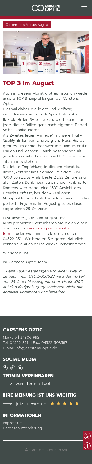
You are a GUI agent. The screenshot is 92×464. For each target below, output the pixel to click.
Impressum (13, 423)
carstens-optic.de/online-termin (38, 230)
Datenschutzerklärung (22, 428)
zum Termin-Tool (33, 384)
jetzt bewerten (31, 404)
